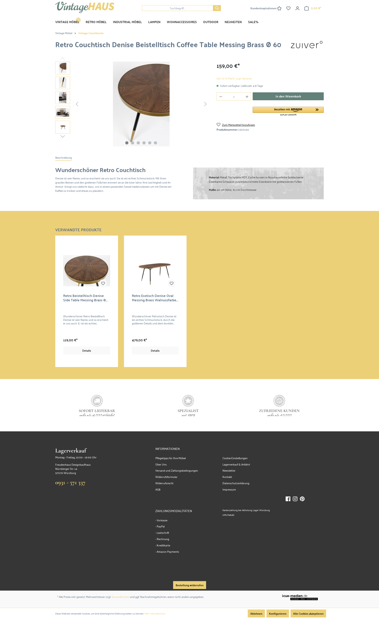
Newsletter (228, 470)
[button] (288, 111)
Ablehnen (256, 613)
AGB (157, 489)
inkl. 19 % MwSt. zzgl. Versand (234, 78)
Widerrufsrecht (164, 482)
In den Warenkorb (288, 96)
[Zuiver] (307, 44)
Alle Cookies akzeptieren (308, 613)
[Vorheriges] (77, 103)
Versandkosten (120, 596)
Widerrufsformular (166, 476)
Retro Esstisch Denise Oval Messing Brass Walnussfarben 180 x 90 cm (155, 297)
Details (86, 350)
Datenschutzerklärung (235, 482)
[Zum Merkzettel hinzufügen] (103, 283)
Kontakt (227, 476)
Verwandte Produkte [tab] (78, 229)
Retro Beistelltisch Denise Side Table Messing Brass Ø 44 (84, 297)
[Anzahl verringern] (221, 96)
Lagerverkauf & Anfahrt (236, 464)
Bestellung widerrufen (190, 585)
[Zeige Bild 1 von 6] (127, 142)
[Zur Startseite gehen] (84, 7)
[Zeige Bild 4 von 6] (144, 142)
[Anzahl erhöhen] (247, 96)
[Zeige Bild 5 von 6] (149, 142)
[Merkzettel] (288, 8)
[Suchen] (217, 8)
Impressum (229, 489)
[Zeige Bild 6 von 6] (155, 142)
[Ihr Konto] (297, 8)
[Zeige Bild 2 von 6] (132, 142)
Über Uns (161, 464)
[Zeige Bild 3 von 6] (138, 142)
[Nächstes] (205, 103)
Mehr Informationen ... (155, 613)
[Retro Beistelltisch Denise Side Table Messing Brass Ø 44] (86, 270)
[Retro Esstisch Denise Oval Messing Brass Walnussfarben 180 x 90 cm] (155, 270)
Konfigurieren (277, 613)
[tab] (63, 157)
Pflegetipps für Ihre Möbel (170, 457)
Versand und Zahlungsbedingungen (176, 470)
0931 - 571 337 (70, 482)
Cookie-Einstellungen (235, 457)
